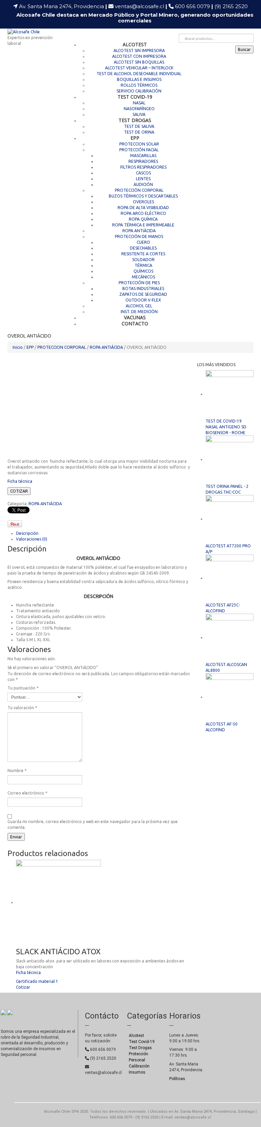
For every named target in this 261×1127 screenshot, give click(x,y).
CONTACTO (135, 323)
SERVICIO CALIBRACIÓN (139, 91)
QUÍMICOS (143, 271)
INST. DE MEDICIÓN (139, 311)
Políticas (177, 1078)
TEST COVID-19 (135, 96)
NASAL (139, 103)
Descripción (27, 533)
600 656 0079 (194, 6)
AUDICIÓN (143, 184)
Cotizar (23, 987)
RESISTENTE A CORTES (143, 254)
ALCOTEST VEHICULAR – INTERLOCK (139, 68)
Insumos (137, 1072)
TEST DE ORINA (139, 132)
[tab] (103, 533)
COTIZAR (19, 491)
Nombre (17, 770)
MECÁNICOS (143, 277)
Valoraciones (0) (31, 539)
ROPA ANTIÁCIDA (139, 230)
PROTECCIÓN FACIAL (139, 150)
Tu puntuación (22, 688)
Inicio (18, 347)
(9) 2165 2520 (231, 6)
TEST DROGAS (135, 120)
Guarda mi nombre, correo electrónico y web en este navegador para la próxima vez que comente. (92, 824)
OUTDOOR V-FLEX (143, 300)
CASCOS (143, 173)
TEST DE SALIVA (139, 126)
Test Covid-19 (142, 1041)
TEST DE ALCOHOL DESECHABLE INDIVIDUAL (139, 73)
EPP (134, 138)
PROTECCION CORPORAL (61, 347)
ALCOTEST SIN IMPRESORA (139, 50)
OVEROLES (143, 202)
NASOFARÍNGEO (139, 108)
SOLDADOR (143, 259)
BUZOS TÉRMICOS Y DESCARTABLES (143, 196)
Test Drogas (140, 1047)
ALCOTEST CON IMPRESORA (139, 56)
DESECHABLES (143, 248)
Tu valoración (22, 707)
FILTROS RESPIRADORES (143, 167)
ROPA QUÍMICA (143, 219)
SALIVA (139, 114)
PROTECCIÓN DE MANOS (139, 236)
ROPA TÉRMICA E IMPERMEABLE (143, 225)
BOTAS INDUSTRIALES (143, 288)
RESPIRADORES (143, 161)
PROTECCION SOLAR (139, 144)
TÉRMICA (143, 265)
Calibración (139, 1066)
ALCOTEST (135, 44)
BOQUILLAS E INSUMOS (139, 79)
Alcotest (136, 1035)
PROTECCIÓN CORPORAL (139, 190)
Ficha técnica (20, 481)
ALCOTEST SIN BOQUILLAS (139, 62)
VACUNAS (135, 317)
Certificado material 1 (37, 981)
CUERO (143, 242)
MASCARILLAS (143, 155)
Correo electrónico (27, 793)
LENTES (143, 178)
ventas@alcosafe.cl (139, 6)
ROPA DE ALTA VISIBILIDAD (143, 207)
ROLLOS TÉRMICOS (139, 85)
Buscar (244, 49)
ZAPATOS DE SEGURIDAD (143, 294)
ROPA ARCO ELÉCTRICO (143, 213)
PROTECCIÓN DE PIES (139, 282)
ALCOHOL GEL (139, 306)
